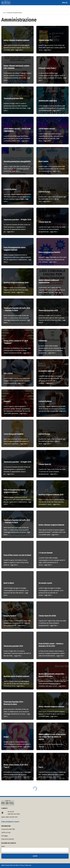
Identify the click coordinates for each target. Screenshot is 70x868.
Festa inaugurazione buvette (49, 252)
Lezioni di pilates (10, 189)
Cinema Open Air (45, 222)
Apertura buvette (10, 858)
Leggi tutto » (19, 50)
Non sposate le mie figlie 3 (49, 828)
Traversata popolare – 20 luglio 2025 (17, 462)
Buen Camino (43, 161)
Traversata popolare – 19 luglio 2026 (17, 219)
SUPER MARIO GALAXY (47, 129)
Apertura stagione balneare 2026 (16, 282)
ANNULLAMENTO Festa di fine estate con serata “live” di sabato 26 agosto (52, 736)
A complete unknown (46, 371)
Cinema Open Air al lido (47, 616)
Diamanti (7, 401)
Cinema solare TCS (45, 40)
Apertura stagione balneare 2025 (51, 494)
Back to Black (9, 583)
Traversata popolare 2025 (48, 310)
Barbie (6, 737)
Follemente (43, 341)
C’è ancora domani (45, 553)
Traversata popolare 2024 (13, 646)
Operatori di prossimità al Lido (50, 797)
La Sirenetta (8, 795)
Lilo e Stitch (8, 373)
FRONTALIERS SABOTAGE (48, 101)
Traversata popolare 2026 (13, 98)
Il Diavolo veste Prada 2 (47, 68)
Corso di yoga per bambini (13, 434)
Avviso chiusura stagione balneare (16, 40)
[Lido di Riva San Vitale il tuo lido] (5, 2)
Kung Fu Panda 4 (10, 616)
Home (4, 12)
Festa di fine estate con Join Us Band (17, 555)
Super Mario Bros (10, 825)
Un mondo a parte (45, 583)
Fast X (41, 767)
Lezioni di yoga (44, 192)
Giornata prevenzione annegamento (17, 161)
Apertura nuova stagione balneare (16, 676)
